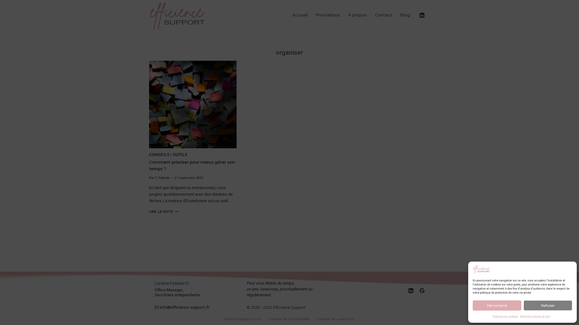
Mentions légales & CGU (535, 316)
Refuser (548, 305)
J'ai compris (497, 305)
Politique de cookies (505, 316)
